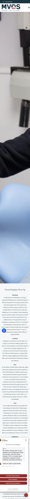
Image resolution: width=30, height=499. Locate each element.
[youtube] (27, 1)
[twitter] (24, 1)
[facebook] (22, 1)
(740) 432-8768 (8, 1)
